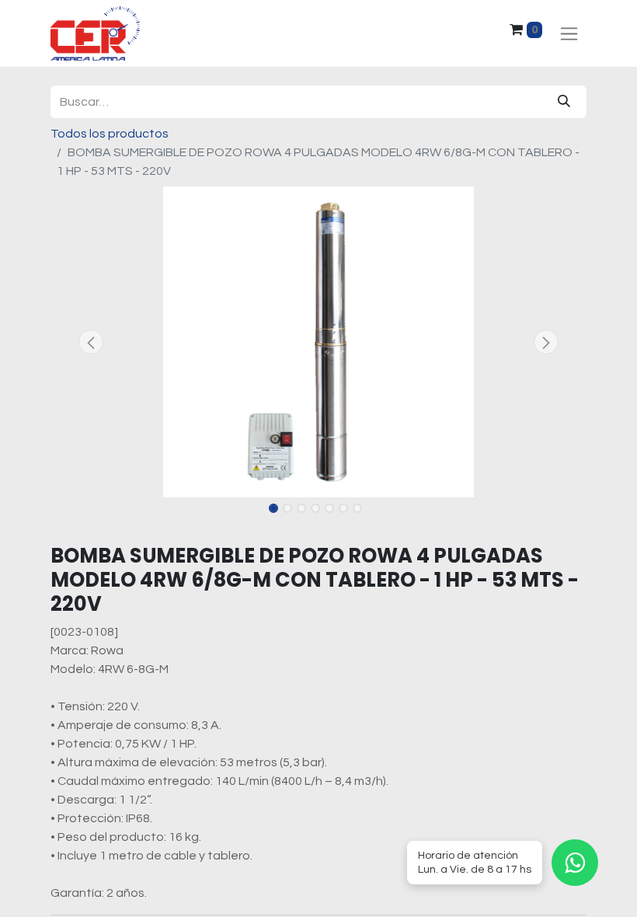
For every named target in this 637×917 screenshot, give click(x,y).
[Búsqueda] (564, 101)
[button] (90, 341)
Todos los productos (109, 133)
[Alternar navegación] (569, 34)
